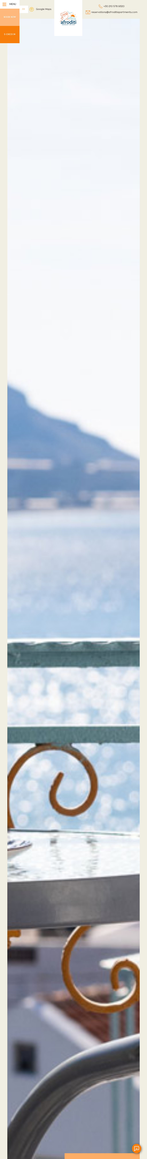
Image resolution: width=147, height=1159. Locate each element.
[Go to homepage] (68, 18)
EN (23, 9)
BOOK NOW (10, 17)
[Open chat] (136, 1148)
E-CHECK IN (9, 34)
